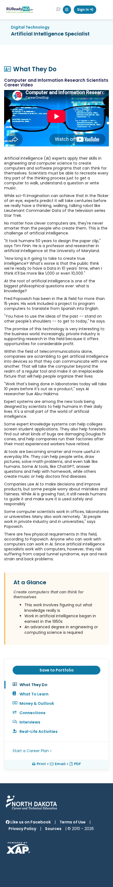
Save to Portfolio (56, 670)
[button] (67, 10)
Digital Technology (30, 27)
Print (41, 764)
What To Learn (34, 694)
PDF (77, 764)
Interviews (29, 722)
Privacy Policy (22, 828)
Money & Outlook (36, 703)
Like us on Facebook (30, 822)
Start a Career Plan (31, 751)
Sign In (83, 9)
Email (60, 764)
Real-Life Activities (38, 731)
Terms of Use (73, 822)
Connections (32, 713)
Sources (53, 828)
